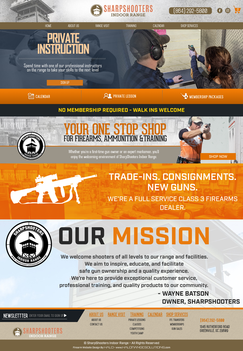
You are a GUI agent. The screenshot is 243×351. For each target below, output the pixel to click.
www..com (143, 347)
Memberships (177, 324)
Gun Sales (177, 328)
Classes (137, 324)
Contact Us (96, 324)
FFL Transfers (177, 319)
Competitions (137, 328)
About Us (96, 319)
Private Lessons (136, 319)
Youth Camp (136, 333)
